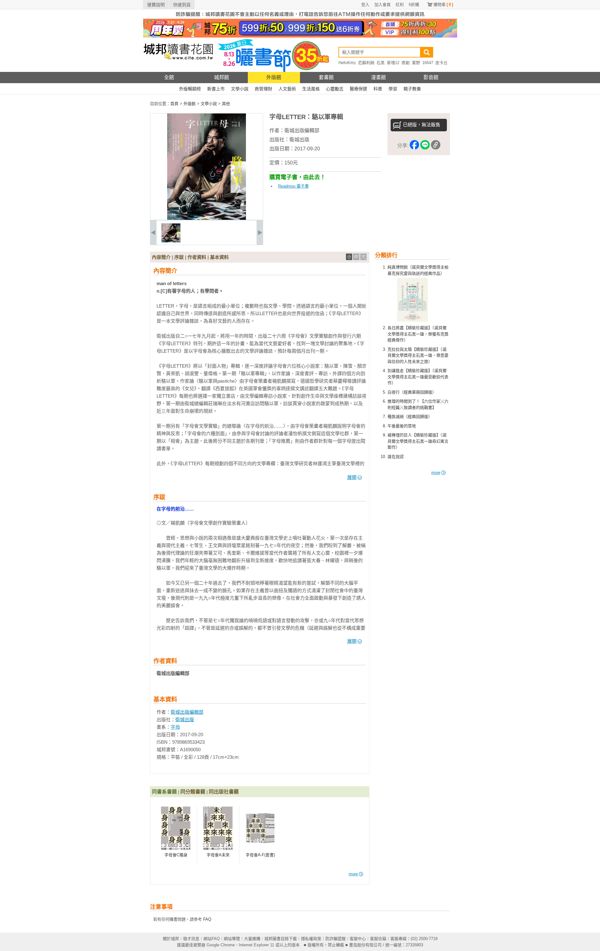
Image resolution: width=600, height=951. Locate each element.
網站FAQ (211, 938)
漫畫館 (378, 77)
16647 (427, 63)
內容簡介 (161, 257)
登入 (365, 4)
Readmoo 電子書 (293, 186)
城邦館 (221, 77)
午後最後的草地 (402, 426)
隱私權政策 (311, 938)
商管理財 (263, 88)
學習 (392, 88)
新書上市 (216, 88)
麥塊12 (393, 63)
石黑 (381, 63)
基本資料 (219, 257)
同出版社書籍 (224, 791)
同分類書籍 (192, 791)
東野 (416, 63)
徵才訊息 (191, 938)
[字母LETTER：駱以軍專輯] (171, 241)
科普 (377, 88)
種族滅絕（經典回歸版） (410, 416)
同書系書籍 (164, 791)
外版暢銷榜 (190, 88)
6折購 (414, 4)
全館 (169, 77)
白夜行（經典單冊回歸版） (412, 392)
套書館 (326, 77)
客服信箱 (378, 938)
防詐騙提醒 (335, 938)
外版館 (273, 77)
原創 (406, 63)
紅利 (400, 4)
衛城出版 (299, 139)
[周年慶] (300, 36)
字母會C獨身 (176, 855)
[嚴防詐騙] (300, 17)
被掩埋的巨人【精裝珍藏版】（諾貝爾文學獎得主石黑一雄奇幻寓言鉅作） (418, 441)
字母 (175, 727)
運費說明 (156, 4)
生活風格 (311, 88)
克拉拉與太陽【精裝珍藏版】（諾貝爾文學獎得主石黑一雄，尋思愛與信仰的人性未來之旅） (418, 355)
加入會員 (382, 4)
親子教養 (412, 88)
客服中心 (358, 938)
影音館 (430, 77)
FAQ (207, 919)
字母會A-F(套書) (260, 855)
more (435, 472)
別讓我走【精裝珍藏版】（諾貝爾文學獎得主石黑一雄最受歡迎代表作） (418, 376)
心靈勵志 (334, 88)
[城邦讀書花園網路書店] (178, 70)
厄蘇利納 (366, 63)
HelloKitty (347, 63)
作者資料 (197, 257)
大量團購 (252, 938)
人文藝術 (287, 88)
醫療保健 (358, 88)
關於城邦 (171, 938)
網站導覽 (232, 938)
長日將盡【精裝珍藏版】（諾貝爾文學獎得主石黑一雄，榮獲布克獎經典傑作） (418, 333)
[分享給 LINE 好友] (425, 145)
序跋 (179, 257)
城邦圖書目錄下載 (280, 938)
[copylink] (435, 145)
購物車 (443, 4)
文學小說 (239, 88)
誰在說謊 (396, 456)
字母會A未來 (218, 855)
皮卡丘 (441, 63)
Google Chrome (221, 945)
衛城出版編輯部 (301, 130)
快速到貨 (182, 4)
